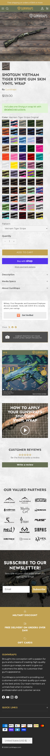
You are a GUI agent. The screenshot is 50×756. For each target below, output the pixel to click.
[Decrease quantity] (4, 241)
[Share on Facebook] (12, 327)
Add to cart (25, 252)
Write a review (25, 465)
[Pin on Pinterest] (16, 327)
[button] (25, 430)
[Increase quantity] (14, 241)
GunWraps (10, 89)
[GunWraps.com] (25, 8)
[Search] (8, 8)
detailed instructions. (15, 109)
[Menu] (3, 8)
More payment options (25, 267)
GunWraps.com (14, 747)
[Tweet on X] (9, 327)
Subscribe (39, 589)
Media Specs (9, 281)
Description (8, 274)
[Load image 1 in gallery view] (25, 36)
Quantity (6, 236)
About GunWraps (11, 288)
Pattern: (6, 224)
